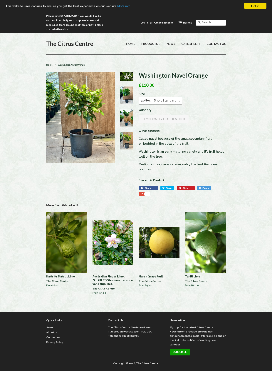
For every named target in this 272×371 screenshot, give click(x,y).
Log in (144, 22)
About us (52, 332)
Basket (187, 22)
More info (123, 6)
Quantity (145, 110)
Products (149, 43)
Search (50, 327)
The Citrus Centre (69, 43)
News (171, 43)
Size (142, 94)
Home (130, 43)
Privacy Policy (54, 342)
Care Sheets (190, 43)
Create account (163, 22)
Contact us (216, 43)
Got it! (255, 6)
